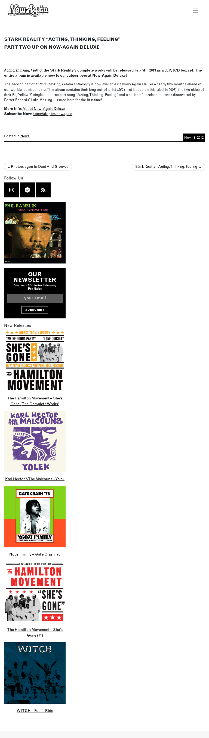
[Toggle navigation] (195, 10)
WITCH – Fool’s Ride (35, 710)
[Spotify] (27, 190)
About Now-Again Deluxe (43, 108)
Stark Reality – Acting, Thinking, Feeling (166, 166)
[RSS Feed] (43, 190)
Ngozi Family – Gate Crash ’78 (34, 554)
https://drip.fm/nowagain (52, 113)
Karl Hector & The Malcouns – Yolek (34, 478)
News (25, 136)
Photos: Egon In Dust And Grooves (40, 166)
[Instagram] (11, 190)
